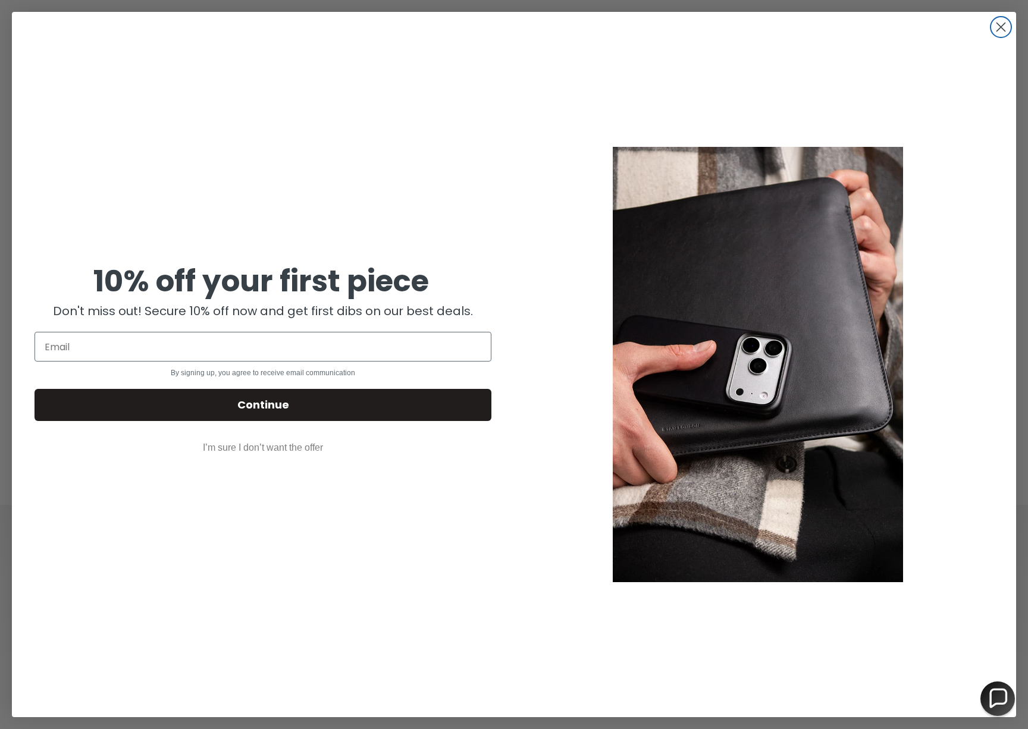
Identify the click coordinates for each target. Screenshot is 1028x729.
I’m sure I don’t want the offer (263, 447)
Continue (263, 404)
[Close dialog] (1001, 27)
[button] (997, 698)
